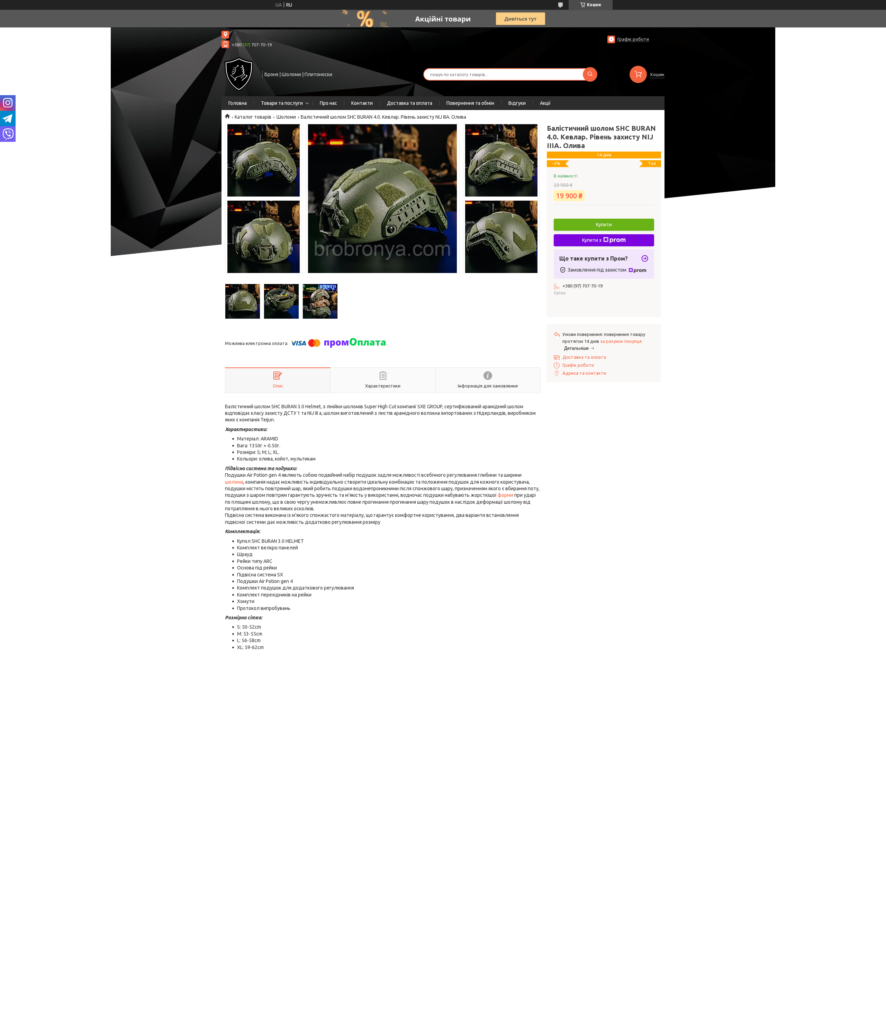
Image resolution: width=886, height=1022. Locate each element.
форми (505, 495)
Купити (604, 224)
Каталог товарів (253, 117)
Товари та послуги (282, 103)
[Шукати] (590, 74)
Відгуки (517, 103)
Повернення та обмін (470, 103)
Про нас (328, 103)
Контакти (362, 103)
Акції (545, 103)
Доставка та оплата (409, 103)
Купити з (592, 240)
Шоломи (286, 117)
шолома (234, 482)
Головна (237, 103)
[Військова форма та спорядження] (239, 73)
